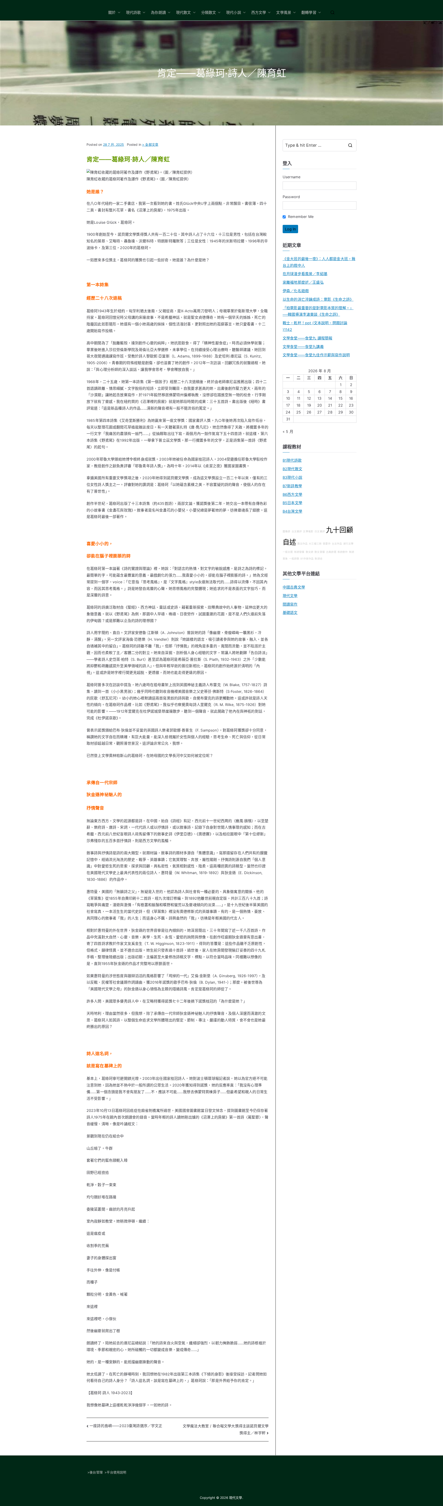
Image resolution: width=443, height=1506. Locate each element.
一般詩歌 (294, 558)
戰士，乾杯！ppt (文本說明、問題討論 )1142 (315, 326)
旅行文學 (348, 543)
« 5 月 (288, 431)
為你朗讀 (158, 12)
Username (291, 177)
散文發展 (319, 552)
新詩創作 (343, 552)
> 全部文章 (150, 144)
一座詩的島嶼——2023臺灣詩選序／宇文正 (126, 1425)
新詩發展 (299, 552)
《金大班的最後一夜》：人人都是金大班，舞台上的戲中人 (319, 262)
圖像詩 (286, 531)
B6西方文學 (292, 494)
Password (291, 196)
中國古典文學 (294, 587)
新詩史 (318, 558)
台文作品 (337, 543)
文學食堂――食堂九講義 (303, 346)
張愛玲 (326, 543)
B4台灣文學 (292, 511)
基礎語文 (290, 612)
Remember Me (300, 216)
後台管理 (96, 1472)
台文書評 (297, 531)
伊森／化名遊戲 (296, 291)
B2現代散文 (292, 469)
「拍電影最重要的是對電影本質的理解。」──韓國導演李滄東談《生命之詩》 (318, 311)
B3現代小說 (292, 477)
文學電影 (308, 531)
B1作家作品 (307, 558)
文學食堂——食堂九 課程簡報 (307, 338)
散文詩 (309, 552)
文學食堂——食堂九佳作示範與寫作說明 (316, 355)
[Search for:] (319, 145)
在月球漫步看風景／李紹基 (305, 273)
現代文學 (290, 595)
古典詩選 (331, 552)
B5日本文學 (292, 502)
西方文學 (258, 12)
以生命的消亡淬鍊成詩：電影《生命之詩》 (318, 299)
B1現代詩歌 (292, 460)
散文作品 (302, 543)
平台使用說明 (116, 1472)
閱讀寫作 (290, 604)
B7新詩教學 (292, 486)
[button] (118, 12)
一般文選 (288, 552)
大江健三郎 (315, 543)
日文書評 (319, 531)
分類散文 (208, 12)
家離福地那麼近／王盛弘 (303, 282)
